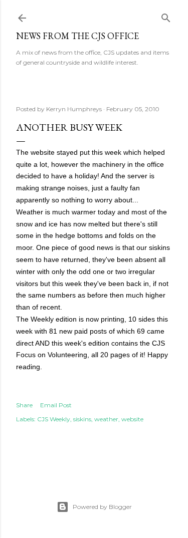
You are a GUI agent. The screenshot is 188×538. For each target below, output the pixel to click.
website (132, 419)
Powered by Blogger (102, 506)
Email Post (56, 405)
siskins (82, 419)
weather (106, 419)
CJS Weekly (53, 419)
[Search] (166, 16)
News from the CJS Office (77, 36)
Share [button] (24, 405)
